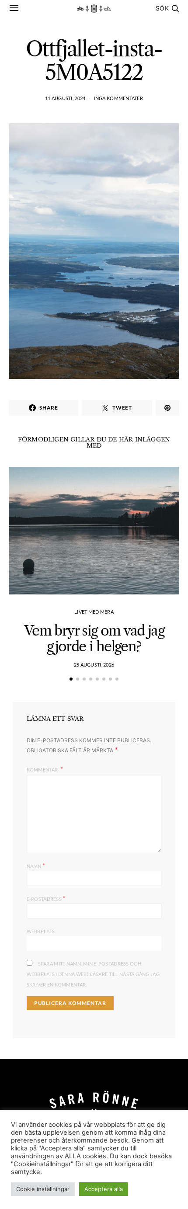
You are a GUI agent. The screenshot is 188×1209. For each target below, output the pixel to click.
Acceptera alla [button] (103, 1188)
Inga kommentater (118, 98)
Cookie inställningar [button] (43, 1188)
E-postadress (46, 898)
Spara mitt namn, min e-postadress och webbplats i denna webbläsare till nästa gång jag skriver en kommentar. (93, 974)
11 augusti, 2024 (65, 98)
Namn (36, 865)
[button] (71, 679)
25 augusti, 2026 (94, 664)
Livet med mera (94, 612)
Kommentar (43, 769)
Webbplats (41, 931)
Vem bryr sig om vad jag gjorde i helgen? (94, 638)
